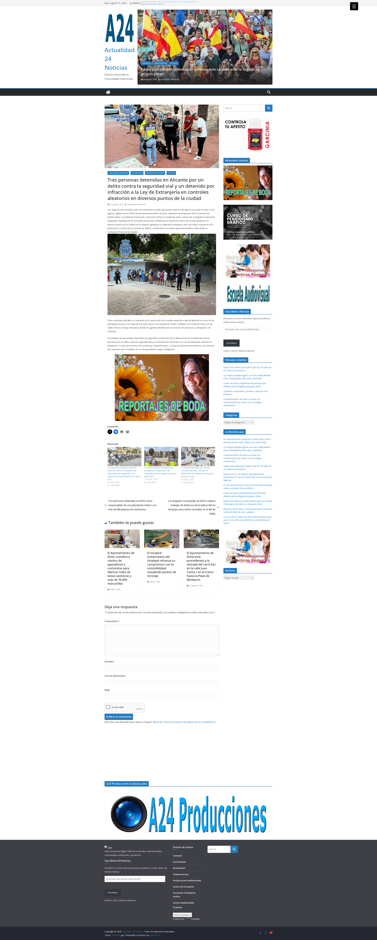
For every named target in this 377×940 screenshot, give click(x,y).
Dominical (191, 83)
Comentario (112, 636)
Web (107, 705)
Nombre (109, 676)
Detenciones (137, 188)
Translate (195, 918)
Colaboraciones (180, 874)
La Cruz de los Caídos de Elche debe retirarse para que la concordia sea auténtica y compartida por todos (247, 534)
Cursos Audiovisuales (183, 902)
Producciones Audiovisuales (187, 880)
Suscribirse (231, 357)
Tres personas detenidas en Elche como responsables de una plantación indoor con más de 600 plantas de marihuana (132, 520)
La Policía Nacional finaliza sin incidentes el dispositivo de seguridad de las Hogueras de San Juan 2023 (160, 487)
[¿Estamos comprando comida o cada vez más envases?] (250, 11)
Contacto (177, 855)
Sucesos (171, 188)
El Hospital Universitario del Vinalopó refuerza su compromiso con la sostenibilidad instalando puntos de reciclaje (161, 579)
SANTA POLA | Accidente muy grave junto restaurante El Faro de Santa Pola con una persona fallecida (247, 492)
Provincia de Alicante (155, 188)
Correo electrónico (115, 690)
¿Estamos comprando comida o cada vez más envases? (232, 88)
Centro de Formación (183, 886)
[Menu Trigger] (354, 6)
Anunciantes (179, 868)
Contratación (179, 861)
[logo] (108, 847)
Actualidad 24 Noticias (214, 94)
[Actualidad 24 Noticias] (108, 107)
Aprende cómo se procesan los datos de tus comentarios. (184, 736)
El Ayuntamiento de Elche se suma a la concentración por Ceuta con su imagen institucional (242, 417)
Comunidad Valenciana (118, 188)
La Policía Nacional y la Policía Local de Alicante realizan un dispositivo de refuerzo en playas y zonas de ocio (197, 487)
